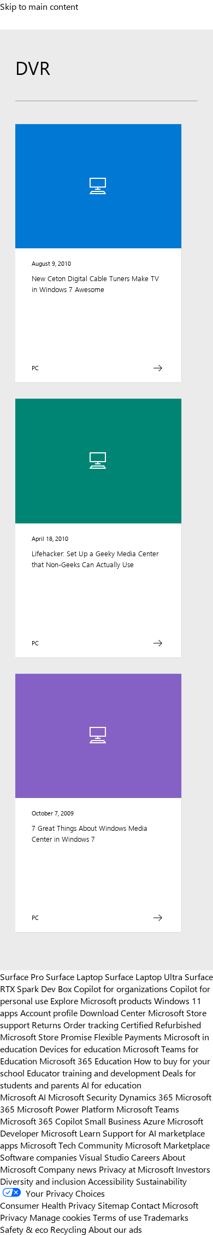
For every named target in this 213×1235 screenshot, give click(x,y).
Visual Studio (104, 1157)
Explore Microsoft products (101, 1000)
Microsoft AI (23, 1097)
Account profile (49, 1012)
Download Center (113, 1012)
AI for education (111, 1085)
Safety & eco (24, 1229)
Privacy (14, 1217)
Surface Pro (22, 976)
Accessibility (111, 1181)
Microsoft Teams (147, 1109)
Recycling (68, 1229)
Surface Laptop (74, 976)
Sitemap (113, 1205)
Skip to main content (39, 6)
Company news (67, 1169)
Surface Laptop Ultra (143, 976)
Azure (154, 1121)
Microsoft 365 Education (85, 1061)
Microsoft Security (82, 1097)
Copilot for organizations (121, 988)
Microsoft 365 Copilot (41, 1121)
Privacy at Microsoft (136, 1169)
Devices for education (80, 1048)
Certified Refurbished (161, 1024)
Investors (193, 1169)
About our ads (115, 1229)
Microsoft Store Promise (46, 1036)
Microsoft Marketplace (167, 1145)
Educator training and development (93, 1073)
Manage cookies (60, 1217)
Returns (46, 1024)
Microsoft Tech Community (71, 1145)
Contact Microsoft (164, 1205)
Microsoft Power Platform (65, 1109)
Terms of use (117, 1217)
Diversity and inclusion (43, 1181)
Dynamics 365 (146, 1097)
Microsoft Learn (70, 1133)
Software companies (38, 1157)
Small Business (113, 1121)
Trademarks (166, 1217)
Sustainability (161, 1181)
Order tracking (91, 1024)
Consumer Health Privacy (48, 1205)
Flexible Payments (128, 1036)
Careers (145, 1157)
